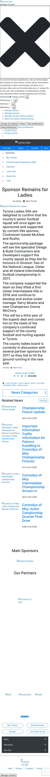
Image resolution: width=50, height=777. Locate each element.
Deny (22, 124)
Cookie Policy (11, 130)
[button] (25, 42)
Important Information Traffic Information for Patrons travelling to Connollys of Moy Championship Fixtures (33, 443)
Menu (6, 739)
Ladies (19, 385)
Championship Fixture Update (33, 410)
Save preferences (8, 127)
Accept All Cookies (9, 124)
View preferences (35, 124)
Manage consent (8, 775)
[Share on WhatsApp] (25, 376)
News (20, 148)
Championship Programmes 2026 (21, 162)
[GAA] (8, 694)
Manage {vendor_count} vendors (19, 116)
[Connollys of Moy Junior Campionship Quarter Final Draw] (11, 506)
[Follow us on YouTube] (28, 716)
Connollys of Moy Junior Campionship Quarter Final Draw (32, 512)
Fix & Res (7, 148)
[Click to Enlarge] (25, 206)
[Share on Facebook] (14, 376)
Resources (11, 176)
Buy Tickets (12, 157)
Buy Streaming (37, 725)
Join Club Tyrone (37, 731)
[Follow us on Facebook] (23, 716)
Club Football (12, 383)
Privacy (19, 768)
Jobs (9, 181)
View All (43, 400)
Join (46, 148)
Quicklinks (8, 745)
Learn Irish (11, 171)
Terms (39, 768)
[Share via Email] (22, 376)
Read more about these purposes (19, 119)
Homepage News (9, 385)
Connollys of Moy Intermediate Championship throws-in (33, 483)
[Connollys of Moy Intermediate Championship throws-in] (11, 478)
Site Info (7, 750)
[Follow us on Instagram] (26, 716)
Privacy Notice (11, 133)
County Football (37, 383)
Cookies (29, 768)
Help (10, 768)
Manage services (12, 113)
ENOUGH (11, 167)
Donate (35, 148)
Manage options (12, 110)
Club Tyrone (28, 373)
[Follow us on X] (25, 716)
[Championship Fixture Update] (11, 408)
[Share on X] (18, 376)
